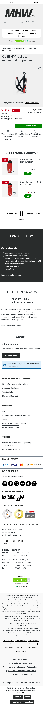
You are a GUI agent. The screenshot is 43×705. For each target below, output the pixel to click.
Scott (34, 31)
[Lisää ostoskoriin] (28, 173)
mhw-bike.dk (32, 647)
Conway (21, 36)
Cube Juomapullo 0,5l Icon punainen (30, 160)
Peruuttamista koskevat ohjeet (20, 663)
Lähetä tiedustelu (32, 103)
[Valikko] (4, 22)
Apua (10, 2)
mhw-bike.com (21, 640)
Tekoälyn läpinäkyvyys (21, 674)
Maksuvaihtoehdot (10, 396)
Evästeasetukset (20, 659)
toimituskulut (25, 595)
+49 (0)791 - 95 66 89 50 (12, 541)
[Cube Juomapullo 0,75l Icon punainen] (10, 189)
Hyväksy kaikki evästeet (22, 702)
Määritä (18, 697)
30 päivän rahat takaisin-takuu (15, 384)
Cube (25, 31)
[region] (21, 85)
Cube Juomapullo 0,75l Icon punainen (30, 183)
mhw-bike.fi (21, 647)
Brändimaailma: (13, 31)
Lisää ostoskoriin (28, 126)
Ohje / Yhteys (7, 411)
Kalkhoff (21, 33)
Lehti (36, 2)
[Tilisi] (33, 22)
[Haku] (22, 22)
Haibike (10, 33)
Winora (33, 33)
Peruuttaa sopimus (10, 427)
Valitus (5, 419)
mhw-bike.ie (32, 644)
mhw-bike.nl (9, 647)
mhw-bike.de (8, 640)
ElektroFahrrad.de (21, 651)
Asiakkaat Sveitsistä (10, 388)
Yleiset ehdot (32, 667)
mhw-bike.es (33, 640)
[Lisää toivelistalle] (39, 68)
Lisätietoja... (21, 692)
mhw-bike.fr (9, 644)
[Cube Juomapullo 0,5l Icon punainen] (10, 166)
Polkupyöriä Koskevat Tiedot (14, 423)
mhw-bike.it (21, 644)
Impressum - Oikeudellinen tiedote (21, 671)
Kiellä (27, 697)
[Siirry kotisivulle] (21, 13)
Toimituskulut (17, 119)
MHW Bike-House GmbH (12, 449)
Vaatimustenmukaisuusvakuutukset (17, 415)
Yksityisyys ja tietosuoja (14, 667)
